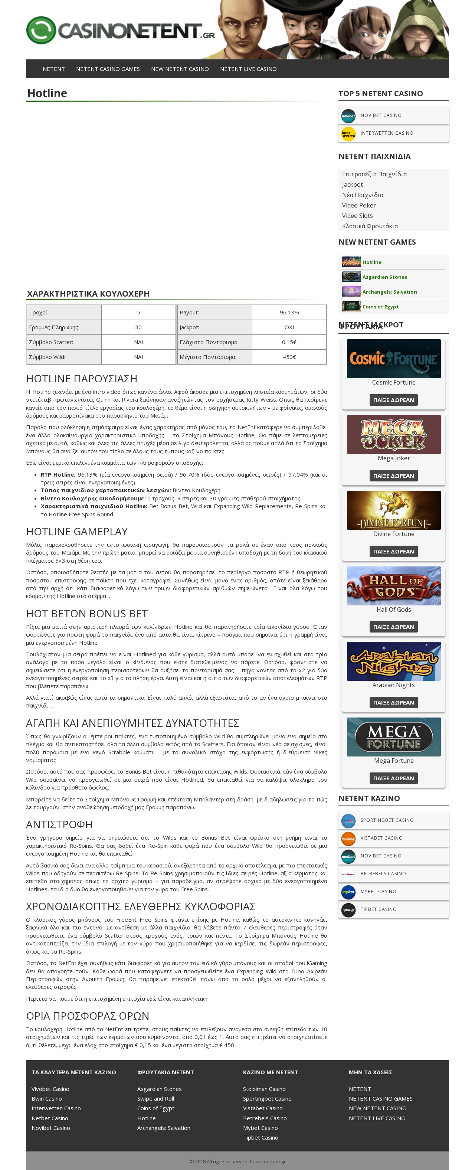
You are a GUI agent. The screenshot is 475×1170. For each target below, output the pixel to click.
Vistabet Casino (263, 1108)
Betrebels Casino (265, 1118)
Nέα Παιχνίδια (362, 195)
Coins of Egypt (381, 306)
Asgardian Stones (385, 277)
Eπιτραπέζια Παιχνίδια (374, 174)
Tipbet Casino (260, 1137)
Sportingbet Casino (267, 1098)
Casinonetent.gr (268, 1161)
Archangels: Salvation (390, 291)
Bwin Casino (47, 1098)
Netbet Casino (50, 1118)
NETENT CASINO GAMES (108, 68)
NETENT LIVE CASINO (248, 68)
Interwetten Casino (56, 1108)
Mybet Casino (260, 1127)
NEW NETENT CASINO (180, 68)
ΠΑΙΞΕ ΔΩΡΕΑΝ (393, 399)
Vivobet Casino (50, 1088)
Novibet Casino (51, 1127)
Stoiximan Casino (264, 1088)
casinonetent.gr (237, 29)
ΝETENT (54, 68)
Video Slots (357, 216)
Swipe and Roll (155, 1098)
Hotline (372, 262)
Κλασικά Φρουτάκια (370, 226)
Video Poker (359, 205)
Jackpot (352, 184)
